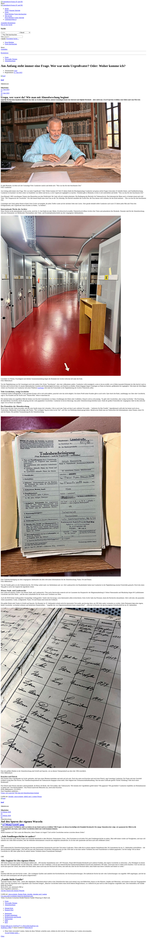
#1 (1, 91)
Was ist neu (8, 16)
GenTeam (41, 388)
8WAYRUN (29, 927)
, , (25, 796)
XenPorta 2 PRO (6, 927)
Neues (7, 10)
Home (7, 9)
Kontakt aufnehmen (11, 915)
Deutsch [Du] (9, 910)
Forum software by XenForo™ (19, 926)
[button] (2, 3)
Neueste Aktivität (14, 10)
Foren (6, 12)
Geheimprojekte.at (10, 19)
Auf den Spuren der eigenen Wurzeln (12, 890)
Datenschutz (9, 919)
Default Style (9, 908)
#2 (1, 814)
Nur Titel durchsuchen (10, 35)
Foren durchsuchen (20, 14)
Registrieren (4, 53)
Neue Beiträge (9, 14)
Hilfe (6, 920)
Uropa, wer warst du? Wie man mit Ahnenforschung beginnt (20, 793)
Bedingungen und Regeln (13, 917)
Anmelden (4, 49)
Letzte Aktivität (19, 18)
